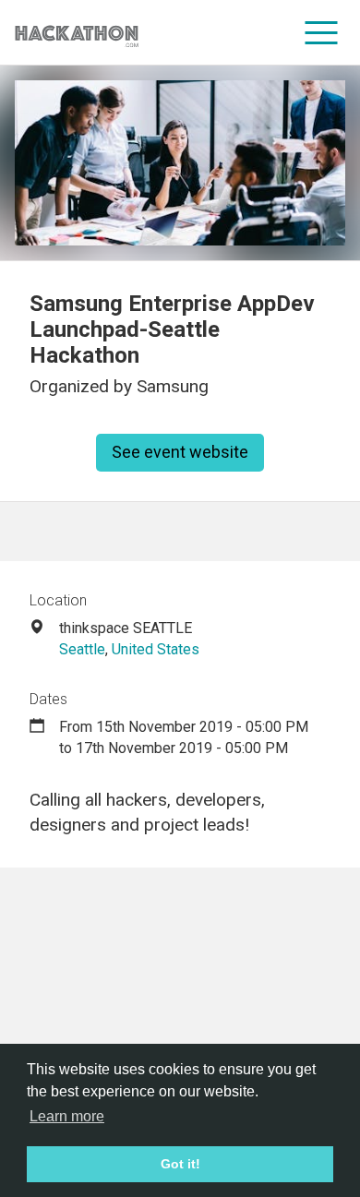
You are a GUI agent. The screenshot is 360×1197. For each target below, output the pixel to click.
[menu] (321, 32)
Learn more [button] (67, 1116)
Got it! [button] (180, 1163)
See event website (180, 451)
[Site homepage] (76, 33)
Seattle (82, 649)
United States (155, 649)
